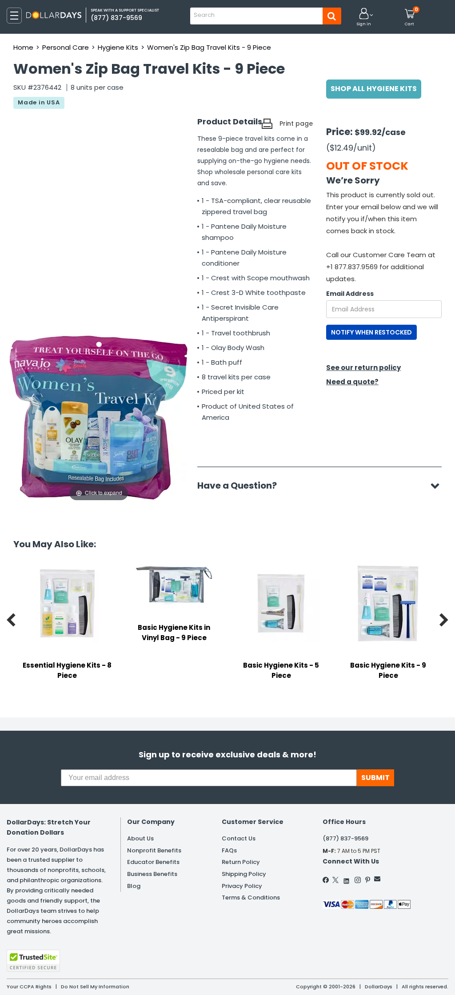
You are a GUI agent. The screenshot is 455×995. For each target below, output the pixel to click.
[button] (364, 17)
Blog (133, 886)
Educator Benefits (153, 862)
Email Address (350, 293)
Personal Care (65, 47)
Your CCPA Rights (29, 986)
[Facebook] (326, 880)
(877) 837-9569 (345, 838)
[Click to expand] (99, 414)
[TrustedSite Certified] (33, 961)
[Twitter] (335, 880)
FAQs (229, 850)
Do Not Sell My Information (95, 986)
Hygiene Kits (118, 47)
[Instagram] (358, 880)
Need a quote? (352, 381)
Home (23, 47)
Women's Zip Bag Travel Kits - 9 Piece (209, 47)
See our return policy (363, 367)
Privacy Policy (242, 886)
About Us (140, 838)
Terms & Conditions (251, 897)
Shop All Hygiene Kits (374, 89)
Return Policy (241, 862)
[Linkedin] (346, 879)
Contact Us (238, 838)
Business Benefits (152, 874)
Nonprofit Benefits (154, 850)
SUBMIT (375, 777)
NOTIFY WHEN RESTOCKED (371, 332)
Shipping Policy (244, 874)
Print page (296, 123)
